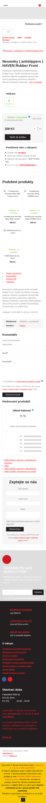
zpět (8, 32)
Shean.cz (13, 756)
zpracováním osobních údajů (28, 381)
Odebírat (38, 592)
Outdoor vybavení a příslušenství (22, 460)
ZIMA (19, 37)
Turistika (27, 37)
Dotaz (23, 509)
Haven (22, 326)
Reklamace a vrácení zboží (14, 652)
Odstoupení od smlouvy (13, 659)
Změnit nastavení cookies (13, 673)
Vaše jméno (23, 489)
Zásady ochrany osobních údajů (16, 666)
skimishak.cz (7, 753)
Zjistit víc (7, 737)
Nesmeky (6, 40)
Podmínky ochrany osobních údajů (18, 663)
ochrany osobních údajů (10, 389)
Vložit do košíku (17, 137)
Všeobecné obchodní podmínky (16, 649)
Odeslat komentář (12, 395)
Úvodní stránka (8, 37)
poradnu (22, 153)
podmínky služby (26, 389)
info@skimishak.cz (27, 165)
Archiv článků (8, 670)
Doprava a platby (10, 656)
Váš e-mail (23, 499)
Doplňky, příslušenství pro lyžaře (22, 472)
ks (40, 129)
